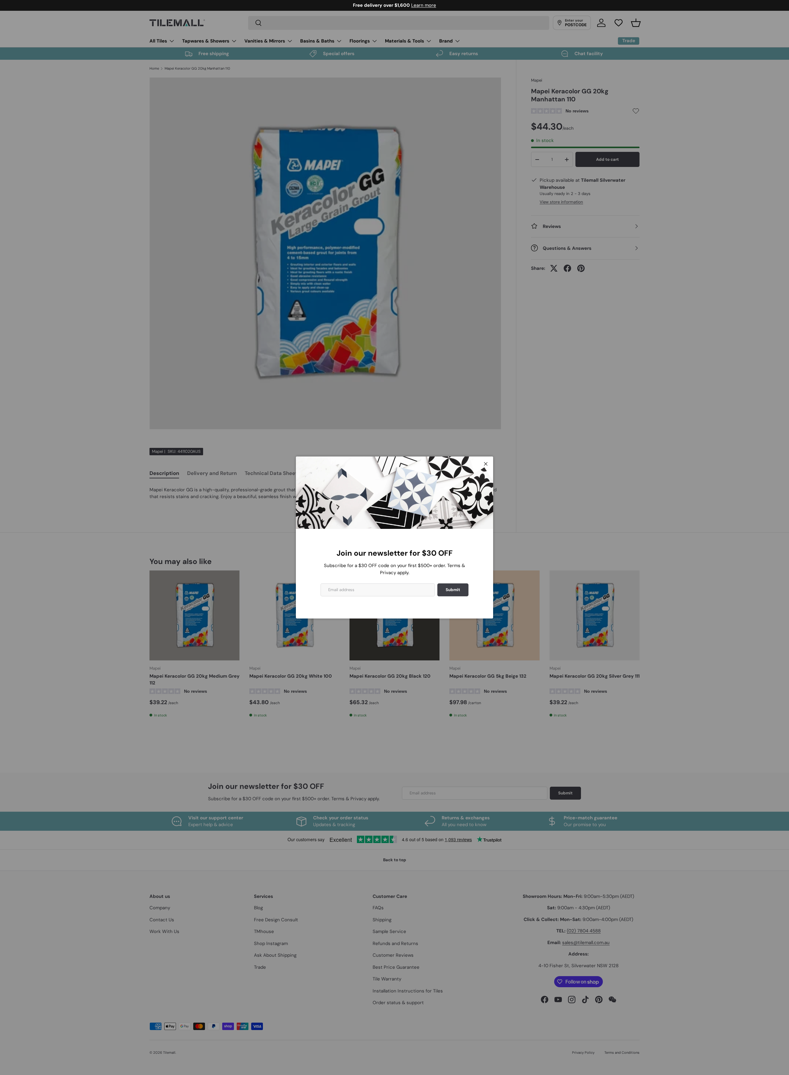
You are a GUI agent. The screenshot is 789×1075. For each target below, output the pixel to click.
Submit (453, 589)
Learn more (424, 5)
